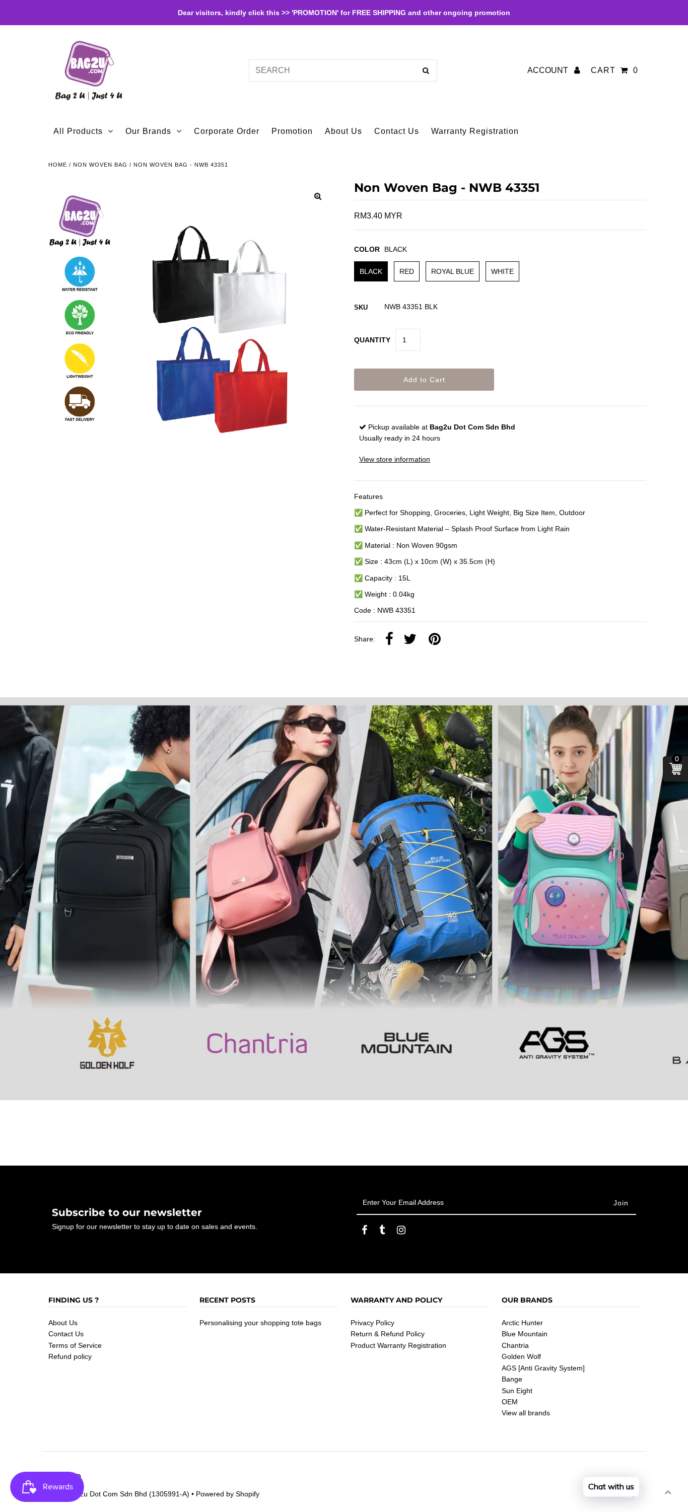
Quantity (372, 340)
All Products (78, 131)
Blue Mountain (524, 1334)
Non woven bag (100, 165)
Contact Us (66, 1334)
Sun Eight (517, 1391)
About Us (63, 1323)
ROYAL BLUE (452, 271)
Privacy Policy (372, 1323)
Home (57, 165)
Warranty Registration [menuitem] (475, 131)
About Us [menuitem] (343, 131)
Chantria (515, 1345)
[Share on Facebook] (389, 639)
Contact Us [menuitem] (396, 131)
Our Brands (148, 131)
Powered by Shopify (227, 1494)
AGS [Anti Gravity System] (543, 1368)
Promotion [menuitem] (292, 131)
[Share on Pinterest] (435, 639)
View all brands (526, 1413)
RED (406, 271)
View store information (394, 459)
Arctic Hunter (522, 1323)
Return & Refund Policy (388, 1334)
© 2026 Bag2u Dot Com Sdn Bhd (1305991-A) (115, 1494)
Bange (512, 1379)
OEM (510, 1402)
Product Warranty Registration (398, 1345)
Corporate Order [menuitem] (226, 131)
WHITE (502, 271)
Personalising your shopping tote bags (260, 1323)
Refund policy (70, 1356)
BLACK (371, 271)
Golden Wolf (521, 1356)
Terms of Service (75, 1345)
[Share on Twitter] (410, 639)
